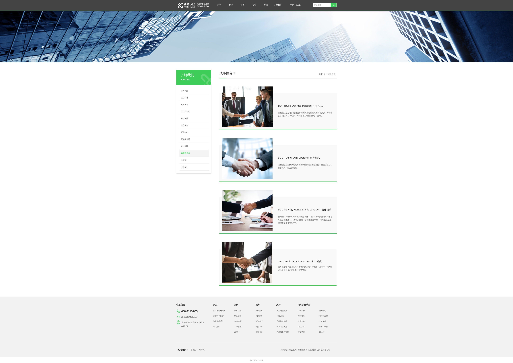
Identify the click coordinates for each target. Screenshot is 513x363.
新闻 (266, 5)
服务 (242, 5)
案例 (231, 5)
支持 (254, 5)
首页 (320, 74)
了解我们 (278, 5)
